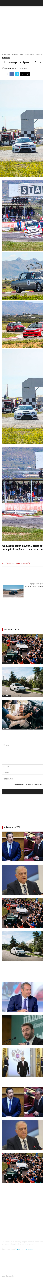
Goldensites (18, 1276)
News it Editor (11, 68)
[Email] (22, 74)
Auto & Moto (12, 54)
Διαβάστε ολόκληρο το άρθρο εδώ (16, 563)
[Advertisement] (21, 28)
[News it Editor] (3, 68)
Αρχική (4, 54)
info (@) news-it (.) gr (25, 1249)
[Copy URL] (27, 74)
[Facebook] (12, 74)
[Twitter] (17, 74)
